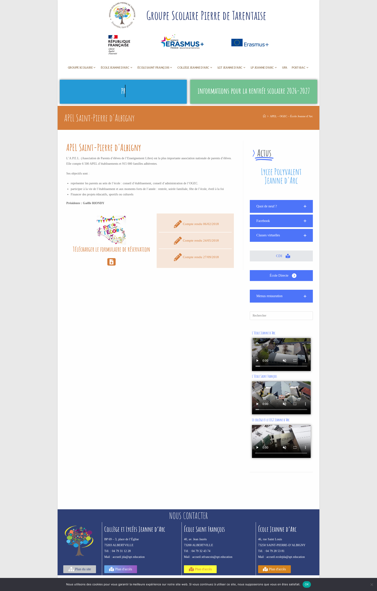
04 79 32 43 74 (201, 551)
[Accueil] (264, 116)
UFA (284, 67)
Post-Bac (298, 67)
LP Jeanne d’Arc (262, 67)
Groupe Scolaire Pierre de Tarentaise (206, 15)
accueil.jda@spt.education (129, 557)
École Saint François (153, 67)
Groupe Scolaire (80, 67)
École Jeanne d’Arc (115, 67)
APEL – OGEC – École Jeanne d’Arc (291, 116)
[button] (281, 206)
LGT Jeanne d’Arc (230, 67)
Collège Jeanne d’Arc (193, 67)
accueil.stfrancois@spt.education (212, 557)
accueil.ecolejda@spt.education (285, 557)
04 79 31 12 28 (121, 551)
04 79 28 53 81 (275, 551)
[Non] (371, 584)
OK (307, 584)
